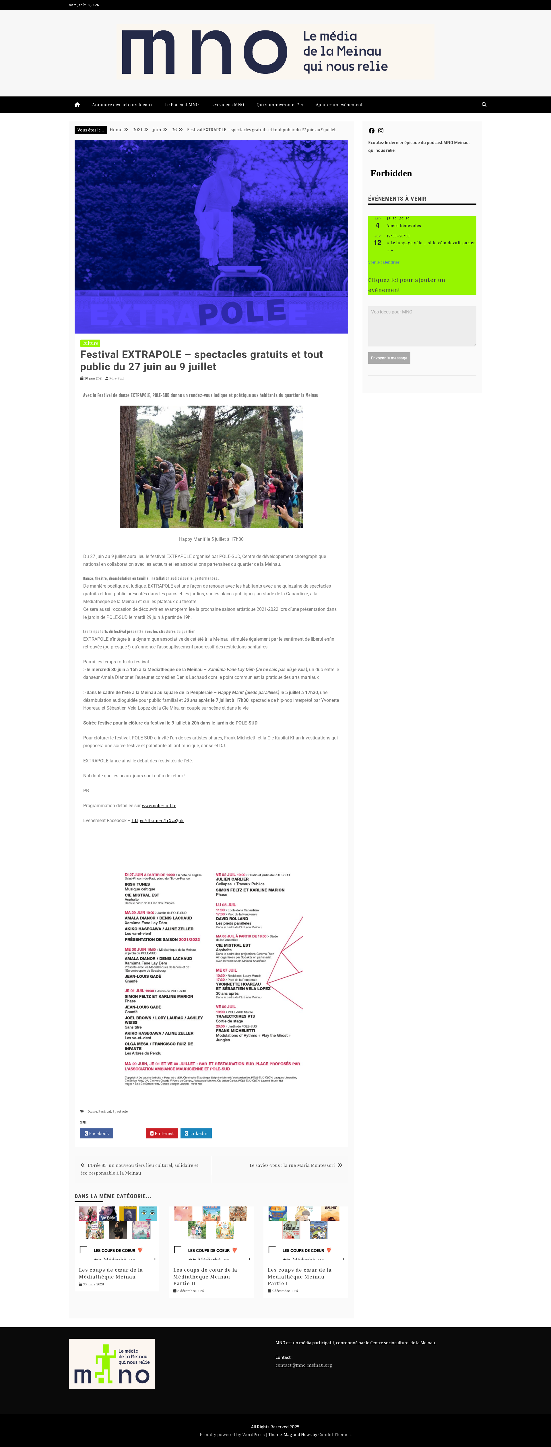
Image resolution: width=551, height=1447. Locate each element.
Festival (104, 1111)
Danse (92, 1111)
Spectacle (120, 1111)
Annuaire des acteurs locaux (122, 104)
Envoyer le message (389, 358)
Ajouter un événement (339, 104)
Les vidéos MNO (227, 104)
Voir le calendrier (383, 261)
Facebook (98, 1133)
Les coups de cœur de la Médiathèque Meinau (111, 1272)
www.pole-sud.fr (159, 805)
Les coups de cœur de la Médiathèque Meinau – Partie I (300, 1276)
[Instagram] (380, 132)
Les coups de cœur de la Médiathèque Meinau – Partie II (205, 1276)
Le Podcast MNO (182, 104)
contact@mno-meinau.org (304, 1365)
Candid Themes (334, 1434)
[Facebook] (371, 132)
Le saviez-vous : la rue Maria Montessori (292, 1165)
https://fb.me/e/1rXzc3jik (158, 820)
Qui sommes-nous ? (278, 104)
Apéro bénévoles (404, 225)
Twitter (131, 1133)
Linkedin (197, 1133)
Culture (90, 343)
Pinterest (164, 1133)
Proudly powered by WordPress (233, 1434)
